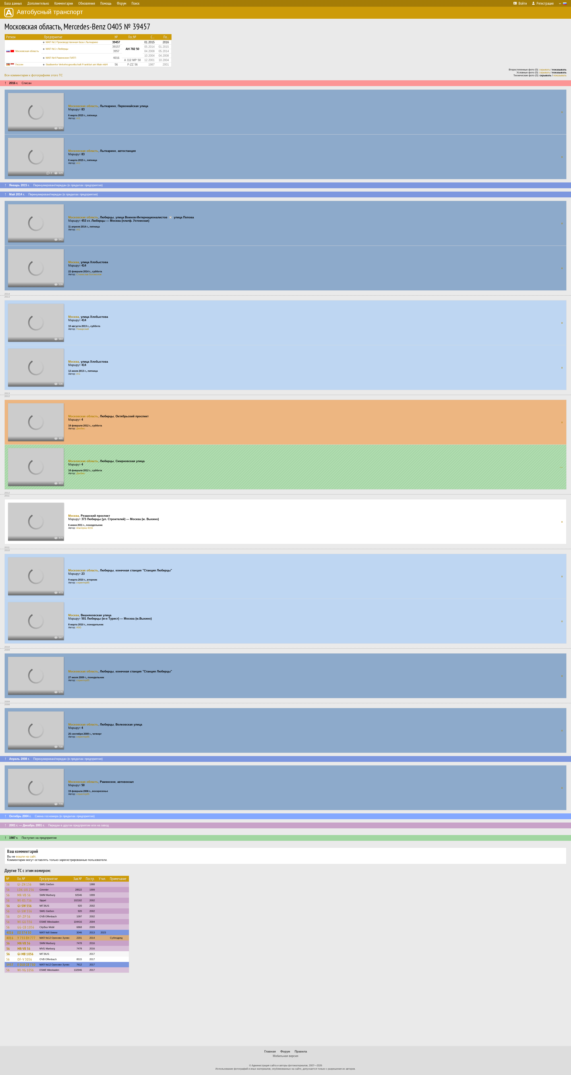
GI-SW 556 (24, 905)
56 (8, 884)
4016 (9, 932)
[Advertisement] (285, 1011)
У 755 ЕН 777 (26, 938)
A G (78, 118)
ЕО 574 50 (24, 932)
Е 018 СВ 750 (26, 964)
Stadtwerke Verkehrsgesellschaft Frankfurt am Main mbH (77, 64)
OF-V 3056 (24, 959)
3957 (9, 964)
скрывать (544, 69)
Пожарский (82, 329)
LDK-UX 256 (25, 889)
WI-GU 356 (24, 922)
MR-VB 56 (24, 895)
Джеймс (80, 428)
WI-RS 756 (24, 900)
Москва (73, 262)
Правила (301, 1051)
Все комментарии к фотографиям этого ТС (33, 75)
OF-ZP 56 (24, 916)
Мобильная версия (285, 1056)
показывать (560, 75)
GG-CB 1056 (25, 927)
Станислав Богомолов (88, 274)
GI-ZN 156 (24, 884)
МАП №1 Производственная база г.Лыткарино (72, 42)
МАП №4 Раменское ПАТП (61, 57)
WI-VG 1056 (25, 970)
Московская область (27, 51)
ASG (78, 627)
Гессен (19, 64)
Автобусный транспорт (50, 11)
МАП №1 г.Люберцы (57, 49)
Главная (270, 1051)
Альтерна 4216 (84, 528)
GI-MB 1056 (25, 954)
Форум (285, 1051)
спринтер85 (82, 582)
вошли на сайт (25, 856)
